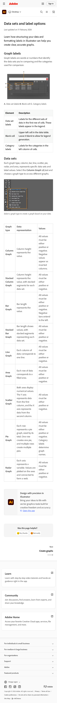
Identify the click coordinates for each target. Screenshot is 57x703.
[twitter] (15, 686)
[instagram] (10, 686)
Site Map (7, 698)
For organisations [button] (11, 655)
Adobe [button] (6, 667)
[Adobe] (13, 3)
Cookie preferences (10, 695)
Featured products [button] (11, 673)
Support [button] (7, 661)
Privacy (37, 691)
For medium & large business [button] (15, 649)
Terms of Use (45, 691)
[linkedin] (19, 686)
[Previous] (16, 553)
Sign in (51, 4)
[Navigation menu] (4, 3)
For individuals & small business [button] (17, 643)
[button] (43, 4)
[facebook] (5, 686)
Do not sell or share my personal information (33, 695)
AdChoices (17, 698)
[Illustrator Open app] (53, 12)
